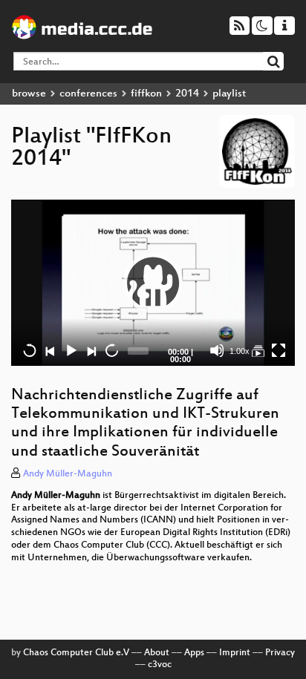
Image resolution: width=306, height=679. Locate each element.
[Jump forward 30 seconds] (111, 350)
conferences (88, 94)
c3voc (160, 665)
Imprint (234, 653)
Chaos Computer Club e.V (76, 653)
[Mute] (217, 350)
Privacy (280, 653)
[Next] (90, 350)
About (156, 653)
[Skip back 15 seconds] (29, 350)
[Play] (153, 283)
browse (29, 94)
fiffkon (146, 94)
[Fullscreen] (278, 350)
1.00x (240, 351)
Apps (194, 653)
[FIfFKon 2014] (257, 350)
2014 (187, 94)
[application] (153, 283)
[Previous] (49, 350)
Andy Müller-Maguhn (67, 474)
